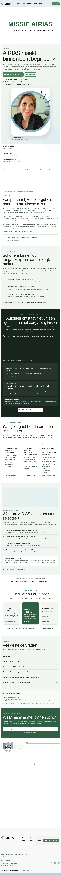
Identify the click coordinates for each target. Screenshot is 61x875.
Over (23, 3)
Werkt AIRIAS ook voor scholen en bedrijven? (17, 682)
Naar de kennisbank (11, 621)
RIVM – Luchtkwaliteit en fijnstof (11, 696)
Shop (18, 3)
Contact (35, 3)
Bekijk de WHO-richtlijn (48, 475)
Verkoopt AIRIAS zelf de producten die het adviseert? (19, 672)
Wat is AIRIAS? (7, 656)
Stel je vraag (28, 621)
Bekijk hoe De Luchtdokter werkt (30, 410)
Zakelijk (28, 3)
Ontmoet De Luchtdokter (13, 74)
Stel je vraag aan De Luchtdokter (30, 729)
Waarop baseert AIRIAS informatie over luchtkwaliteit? (20, 667)
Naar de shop (46, 621)
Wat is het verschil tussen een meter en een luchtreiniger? (21, 677)
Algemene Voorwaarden (14, 870)
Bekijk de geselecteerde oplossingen (15, 569)
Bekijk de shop (30, 74)
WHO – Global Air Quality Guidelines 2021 (13, 699)
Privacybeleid (26, 870)
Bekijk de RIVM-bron (10, 475)
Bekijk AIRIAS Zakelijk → (50, 628)
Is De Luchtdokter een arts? (11, 662)
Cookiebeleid (4, 870)
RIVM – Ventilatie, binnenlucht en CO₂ (12, 697)
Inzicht (41, 3)
